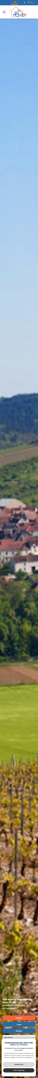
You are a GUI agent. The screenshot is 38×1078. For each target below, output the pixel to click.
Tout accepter (18, 1070)
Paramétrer (18, 1064)
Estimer (19, 1031)
